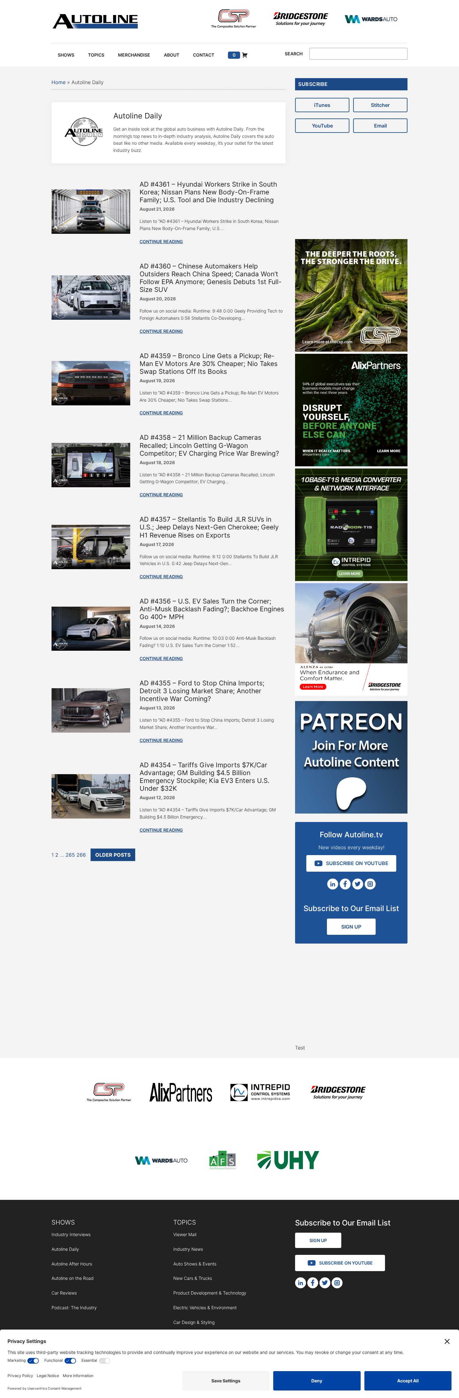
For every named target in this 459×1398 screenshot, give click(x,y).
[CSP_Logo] (233, 19)
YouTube (322, 126)
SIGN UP (351, 927)
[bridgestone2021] (300, 19)
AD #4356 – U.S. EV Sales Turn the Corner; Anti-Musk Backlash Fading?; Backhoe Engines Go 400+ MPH (212, 609)
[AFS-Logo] (222, 1161)
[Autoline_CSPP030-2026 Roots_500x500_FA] (351, 350)
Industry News (188, 1249)
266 (81, 855)
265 (70, 855)
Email (380, 126)
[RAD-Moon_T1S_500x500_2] (351, 579)
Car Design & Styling (194, 1322)
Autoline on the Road (73, 1278)
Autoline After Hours (72, 1263)
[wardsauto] (371, 19)
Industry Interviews (71, 1234)
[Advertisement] (351, 183)
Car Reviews (64, 1292)
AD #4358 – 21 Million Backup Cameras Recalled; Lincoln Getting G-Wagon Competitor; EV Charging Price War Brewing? (209, 445)
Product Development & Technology (209, 1292)
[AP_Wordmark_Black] (181, 1093)
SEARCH (294, 54)
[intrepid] (260, 1093)
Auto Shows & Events (194, 1263)
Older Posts (113, 855)
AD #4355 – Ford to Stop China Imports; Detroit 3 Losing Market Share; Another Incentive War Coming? (202, 691)
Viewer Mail (184, 1234)
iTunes (322, 105)
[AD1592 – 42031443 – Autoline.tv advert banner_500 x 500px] (351, 464)
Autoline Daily (65, 1249)
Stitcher (380, 105)
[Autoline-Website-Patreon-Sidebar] (351, 812)
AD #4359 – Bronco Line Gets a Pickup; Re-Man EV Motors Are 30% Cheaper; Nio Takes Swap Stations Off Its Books (209, 363)
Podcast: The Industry (74, 1307)
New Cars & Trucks (192, 1278)
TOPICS (184, 1222)
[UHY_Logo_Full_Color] (288, 1161)
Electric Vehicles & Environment (205, 1307)
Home (59, 82)
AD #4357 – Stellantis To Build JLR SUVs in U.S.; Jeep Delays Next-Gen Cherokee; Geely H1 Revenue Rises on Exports (209, 527)
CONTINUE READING (161, 241)
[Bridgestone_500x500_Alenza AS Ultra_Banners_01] (351, 694)
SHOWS (63, 1222)
